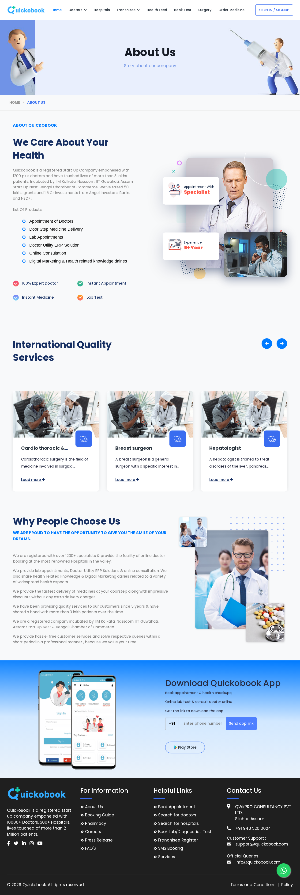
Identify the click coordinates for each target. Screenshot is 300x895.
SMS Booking (170, 848)
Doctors (76, 10)
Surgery (204, 10)
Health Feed (157, 10)
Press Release (99, 840)
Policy (287, 884)
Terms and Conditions (252, 884)
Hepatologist (225, 448)
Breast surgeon (133, 448)
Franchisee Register (178, 840)
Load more (31, 479)
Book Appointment (176, 807)
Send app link (241, 723)
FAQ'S (90, 848)
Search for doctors (177, 815)
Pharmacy (95, 823)
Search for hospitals (178, 823)
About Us (94, 807)
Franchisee (126, 10)
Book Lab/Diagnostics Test (184, 831)
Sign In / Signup (274, 10)
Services (166, 857)
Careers (93, 831)
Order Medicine (231, 10)
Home (57, 10)
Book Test (182, 10)
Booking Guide (99, 815)
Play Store (186, 747)
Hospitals (102, 10)
